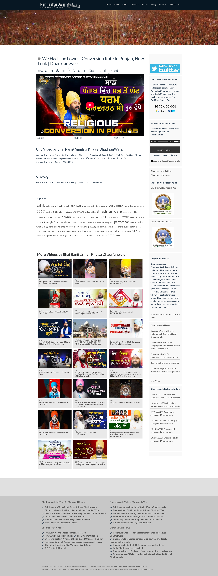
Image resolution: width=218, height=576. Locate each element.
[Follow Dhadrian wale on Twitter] (171, 567)
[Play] (152, 141)
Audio (124, 5)
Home (109, 5)
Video (134, 5)
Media (161, 5)
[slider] (177, 141)
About (116, 5)
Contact (172, 5)
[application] (165, 141)
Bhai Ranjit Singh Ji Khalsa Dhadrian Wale (130, 566)
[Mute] (172, 141)
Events (145, 5)
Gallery (153, 5)
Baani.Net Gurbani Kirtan (142, 569)
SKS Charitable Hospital (55, 548)
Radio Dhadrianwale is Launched (164, 363)
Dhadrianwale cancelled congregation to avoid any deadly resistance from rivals (165, 345)
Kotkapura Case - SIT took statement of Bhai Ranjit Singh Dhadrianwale (163, 334)
